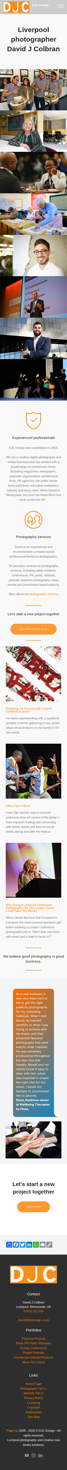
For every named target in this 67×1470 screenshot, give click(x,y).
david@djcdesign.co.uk (33, 629)
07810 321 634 (34, 1311)
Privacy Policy (33, 1398)
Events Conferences (33, 1348)
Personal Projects (33, 1338)
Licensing (33, 1402)
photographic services (43, 594)
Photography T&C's (33, 1388)
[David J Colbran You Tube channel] (27, 1456)
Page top (12, 1430)
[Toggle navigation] (61, 6)
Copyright (33, 1407)
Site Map (33, 1416)
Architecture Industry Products (33, 1357)
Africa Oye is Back (18, 805)
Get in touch (33, 1206)
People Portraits (33, 1352)
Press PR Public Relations (33, 1343)
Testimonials (33, 1412)
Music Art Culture (33, 1362)
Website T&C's (33, 1393)
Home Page (34, 1383)
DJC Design (44, 7)
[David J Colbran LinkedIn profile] (40, 1456)
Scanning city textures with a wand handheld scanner (28, 710)
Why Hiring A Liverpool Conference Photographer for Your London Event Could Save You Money (30, 907)
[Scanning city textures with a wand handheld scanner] (33, 673)
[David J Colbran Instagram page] (34, 1456)
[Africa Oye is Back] (33, 771)
